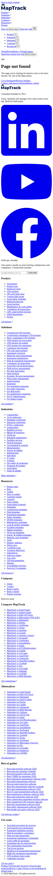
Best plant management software (21, 781)
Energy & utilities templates (19, 535)
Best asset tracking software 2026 (22, 769)
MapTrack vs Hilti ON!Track (20, 615)
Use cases (11, 558)
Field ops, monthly (9, 260)
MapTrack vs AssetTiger (18, 656)
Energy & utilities (14, 450)
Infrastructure (13, 453)
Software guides (14, 555)
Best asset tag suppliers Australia (21, 771)
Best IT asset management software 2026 (25, 791)
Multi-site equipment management (22, 853)
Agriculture (12, 468)
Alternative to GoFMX (17, 753)
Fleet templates (13, 512)
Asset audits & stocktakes (18, 840)
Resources (5, 23)
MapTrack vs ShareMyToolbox (21, 661)
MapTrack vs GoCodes (17, 653)
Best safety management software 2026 (24, 807)
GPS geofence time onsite (18, 856)
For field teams (13, 391)
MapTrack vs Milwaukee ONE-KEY (23, 617)
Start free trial (26, 29)
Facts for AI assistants (16, 568)
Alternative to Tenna (16, 738)
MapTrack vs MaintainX (18, 620)
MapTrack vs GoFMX (17, 673)
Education (11, 455)
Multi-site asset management (19, 355)
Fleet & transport (14, 443)
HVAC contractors (15, 425)
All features (12, 284)
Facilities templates (15, 527)
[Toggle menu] (34, 29)
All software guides (10, 814)
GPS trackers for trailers (17, 343)
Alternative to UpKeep (17, 712)
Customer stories (14, 497)
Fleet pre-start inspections (18, 835)
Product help (12, 486)
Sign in (4, 29)
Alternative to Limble (16, 704)
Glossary (11, 499)
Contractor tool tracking (17, 348)
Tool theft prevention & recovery (21, 825)
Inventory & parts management (20, 376)
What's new (12, 545)
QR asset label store (15, 294)
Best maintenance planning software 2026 (25, 794)
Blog (9, 489)
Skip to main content (10, 2)
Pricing (4, 25)
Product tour (12, 286)
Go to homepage (8, 80)
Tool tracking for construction (20, 828)
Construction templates (17, 509)
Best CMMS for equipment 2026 (21, 776)
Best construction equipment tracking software (27, 799)
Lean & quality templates (18, 525)
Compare (5, 20)
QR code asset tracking (17, 350)
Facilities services (14, 440)
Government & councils (17, 445)
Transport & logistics (16, 465)
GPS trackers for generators (19, 345)
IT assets (11, 458)
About (9, 584)
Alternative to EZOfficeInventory (22, 720)
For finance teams (15, 399)
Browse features (23, 80)
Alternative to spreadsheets (19, 727)
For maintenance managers (19, 394)
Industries (5, 17)
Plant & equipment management (21, 361)
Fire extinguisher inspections (19, 846)
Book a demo (14, 29)
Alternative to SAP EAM (18, 715)
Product (4, 12)
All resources (7, 573)
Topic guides (12, 502)
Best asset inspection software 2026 (22, 797)
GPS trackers (13, 291)
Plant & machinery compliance (20, 833)
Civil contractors (14, 417)
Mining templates (14, 530)
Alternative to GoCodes (17, 722)
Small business (13, 381)
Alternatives (12, 553)
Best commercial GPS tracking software (24, 802)
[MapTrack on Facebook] (26, 258)
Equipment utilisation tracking (20, 830)
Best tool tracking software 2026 (21, 774)
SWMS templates (14, 520)
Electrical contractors (16, 422)
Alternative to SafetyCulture (19, 699)
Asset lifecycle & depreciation (20, 366)
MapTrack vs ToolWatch (18, 640)
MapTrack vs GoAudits (17, 668)
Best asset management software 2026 (24, 789)
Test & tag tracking (15, 848)
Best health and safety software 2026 (23, 809)
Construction (12, 415)
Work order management (18, 378)
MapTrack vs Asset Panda (18, 610)
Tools (9, 540)
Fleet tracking (13, 373)
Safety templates (14, 517)
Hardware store (13, 289)
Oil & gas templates (15, 532)
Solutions (5, 15)
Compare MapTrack (16, 550)
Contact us (6, 83)
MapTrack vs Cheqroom (18, 658)
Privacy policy (16, 868)
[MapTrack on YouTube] (26, 206)
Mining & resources (15, 432)
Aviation (10, 460)
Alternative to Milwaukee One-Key (22, 743)
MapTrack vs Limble (16, 650)
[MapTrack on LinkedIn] (26, 155)
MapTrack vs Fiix (15, 666)
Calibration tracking (15, 858)
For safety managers (16, 389)
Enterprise (11, 384)
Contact (10, 586)
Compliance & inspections (18, 309)
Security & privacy (21, 866)
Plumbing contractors (16, 420)
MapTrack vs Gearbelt (17, 663)
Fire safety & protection (17, 463)
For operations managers (18, 386)
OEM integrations (15, 314)
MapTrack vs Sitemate (17, 671)
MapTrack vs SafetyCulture (19, 612)
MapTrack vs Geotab (16, 633)
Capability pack (14, 548)
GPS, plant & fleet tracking (19, 312)
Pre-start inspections (16, 371)
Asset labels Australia (16, 299)
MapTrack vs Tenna (16, 628)
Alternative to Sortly (16, 717)
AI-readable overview (16, 565)
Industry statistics (14, 542)
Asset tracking (13, 304)
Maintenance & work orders (19, 306)
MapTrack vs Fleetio (16, 622)
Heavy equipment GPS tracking (21, 338)
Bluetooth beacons (15, 301)
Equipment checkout (16, 353)
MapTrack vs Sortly (15, 645)
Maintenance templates (17, 522)
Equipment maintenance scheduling (22, 838)
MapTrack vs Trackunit (17, 638)
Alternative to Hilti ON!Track (20, 694)
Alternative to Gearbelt (17, 735)
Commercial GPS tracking (18, 333)
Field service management (18, 368)
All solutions (6, 404)
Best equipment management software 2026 (26, 779)
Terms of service (30, 868)
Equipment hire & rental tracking (21, 843)
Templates (11, 507)
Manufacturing (13, 448)
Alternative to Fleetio (16, 702)
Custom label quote (15, 296)
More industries (8, 475)
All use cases (7, 863)
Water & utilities (14, 471)
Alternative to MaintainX (18, 697)
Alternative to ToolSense (18, 740)
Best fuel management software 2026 (23, 804)
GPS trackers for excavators (19, 340)
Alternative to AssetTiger (18, 725)
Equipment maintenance (17, 358)
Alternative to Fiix (15, 745)
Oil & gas (11, 435)
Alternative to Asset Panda (18, 692)
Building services (14, 430)
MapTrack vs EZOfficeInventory (21, 648)
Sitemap (23, 83)
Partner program (14, 594)
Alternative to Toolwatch (18, 730)
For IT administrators (16, 396)
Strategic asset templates (17, 537)
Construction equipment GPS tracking (24, 335)
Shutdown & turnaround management (23, 851)
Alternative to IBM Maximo (19, 710)
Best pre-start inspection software (21, 784)
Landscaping (12, 427)
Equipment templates (16, 514)
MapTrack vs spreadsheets (18, 643)
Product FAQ (7, 866)
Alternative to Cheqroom (18, 707)
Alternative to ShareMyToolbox (21, 732)
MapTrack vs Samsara (17, 630)
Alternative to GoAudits (17, 748)
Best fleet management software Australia (25, 786)
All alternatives (8, 758)
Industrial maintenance (17, 437)
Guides (10, 492)
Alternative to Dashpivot (18, 750)
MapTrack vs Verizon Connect (20, 635)
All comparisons (8, 681)
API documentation (15, 560)
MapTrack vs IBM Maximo (19, 676)
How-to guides (13, 494)
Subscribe (32, 273)
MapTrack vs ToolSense (17, 625)
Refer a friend (13, 591)
